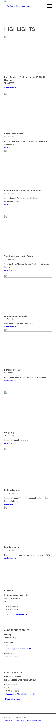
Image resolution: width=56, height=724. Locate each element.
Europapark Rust (12, 369)
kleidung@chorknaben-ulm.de (18, 648)
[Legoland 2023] (28, 525)
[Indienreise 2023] (28, 468)
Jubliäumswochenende (15, 315)
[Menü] (48, 6)
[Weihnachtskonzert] (28, 111)
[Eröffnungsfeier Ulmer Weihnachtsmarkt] (28, 168)
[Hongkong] (28, 410)
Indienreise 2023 (12, 490)
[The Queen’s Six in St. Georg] (28, 234)
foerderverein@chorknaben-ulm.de (20, 694)
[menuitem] (48, 6)
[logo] (23, 6)
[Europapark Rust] (28, 348)
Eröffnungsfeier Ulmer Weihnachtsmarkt (24, 190)
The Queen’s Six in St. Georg (18, 256)
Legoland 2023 (11, 547)
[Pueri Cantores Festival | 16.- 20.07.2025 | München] (28, 55)
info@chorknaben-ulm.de (16, 614)
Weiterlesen (9, 87)
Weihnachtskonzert (13, 133)
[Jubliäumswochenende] (28, 294)
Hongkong (9, 432)
